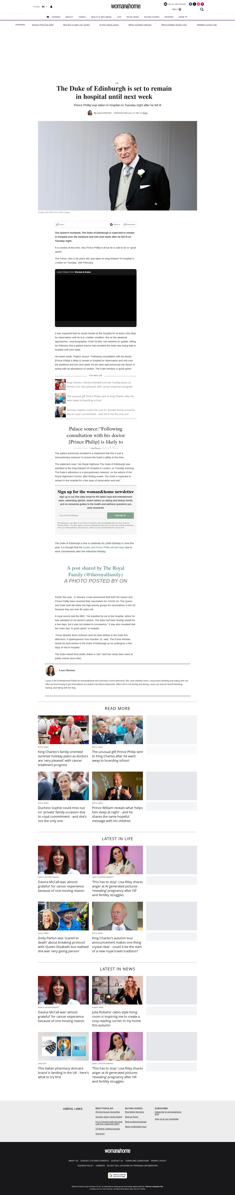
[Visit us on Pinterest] (202, 4)
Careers (100, 1166)
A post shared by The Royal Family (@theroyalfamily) (95, 571)
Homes (82, 17)
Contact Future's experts (94, 1161)
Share (61, 224)
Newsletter (131, 224)
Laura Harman (104, 112)
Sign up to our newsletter (167, 1119)
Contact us (117, 1161)
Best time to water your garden (76, 25)
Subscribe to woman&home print (168, 1113)
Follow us (116, 224)
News (145, 113)
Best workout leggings (135, 1122)
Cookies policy (86, 1166)
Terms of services (90, 523)
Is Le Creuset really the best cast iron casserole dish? (108, 1123)
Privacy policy (158, 1161)
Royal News (133, 17)
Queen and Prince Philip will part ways (104, 547)
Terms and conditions (137, 1161)
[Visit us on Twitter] (194, 4)
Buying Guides (151, 17)
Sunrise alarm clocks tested (108, 1117)
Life (119, 17)
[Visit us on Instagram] (198, 4)
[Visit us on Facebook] (190, 4)
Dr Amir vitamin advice (109, 25)
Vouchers (100, 1134)
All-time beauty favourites (107, 1112)
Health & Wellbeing (101, 17)
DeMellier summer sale (207, 25)
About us (73, 1161)
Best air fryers (131, 1117)
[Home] (48, 17)
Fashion (56, 17)
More (182, 17)
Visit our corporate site (154, 1187)
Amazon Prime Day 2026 (42, 25)
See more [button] (95, 448)
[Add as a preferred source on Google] (117, 1175)
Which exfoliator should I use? (174, 25)
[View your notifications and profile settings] (51, 7)
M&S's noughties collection (140, 25)
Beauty (69, 17)
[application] (96, 298)
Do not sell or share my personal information (132, 1166)
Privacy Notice (63, 525)
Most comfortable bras (135, 1127)
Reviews (169, 17)
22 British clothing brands (107, 1129)
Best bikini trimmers (134, 1112)
